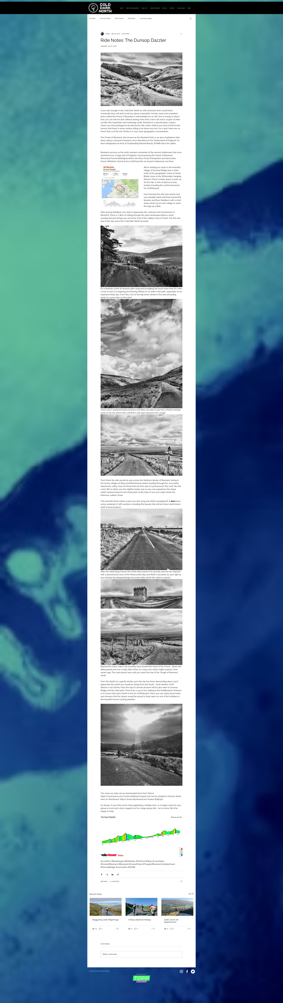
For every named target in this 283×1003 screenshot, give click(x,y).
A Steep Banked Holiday (139, 920)
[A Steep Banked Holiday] (142, 907)
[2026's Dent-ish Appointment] (177, 907)
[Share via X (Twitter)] (107, 874)
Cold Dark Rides (105, 18)
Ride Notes (131, 18)
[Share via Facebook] (102, 874)
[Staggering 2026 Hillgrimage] (106, 907)
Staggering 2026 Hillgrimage (105, 920)
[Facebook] (187, 971)
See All (190, 894)
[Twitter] (193, 971)
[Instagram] (181, 971)
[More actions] (181, 33)
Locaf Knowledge (146, 18)
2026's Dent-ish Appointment (171, 921)
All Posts (92, 18)
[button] (191, 18)
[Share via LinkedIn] (112, 874)
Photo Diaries (119, 18)
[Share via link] (118, 874)
